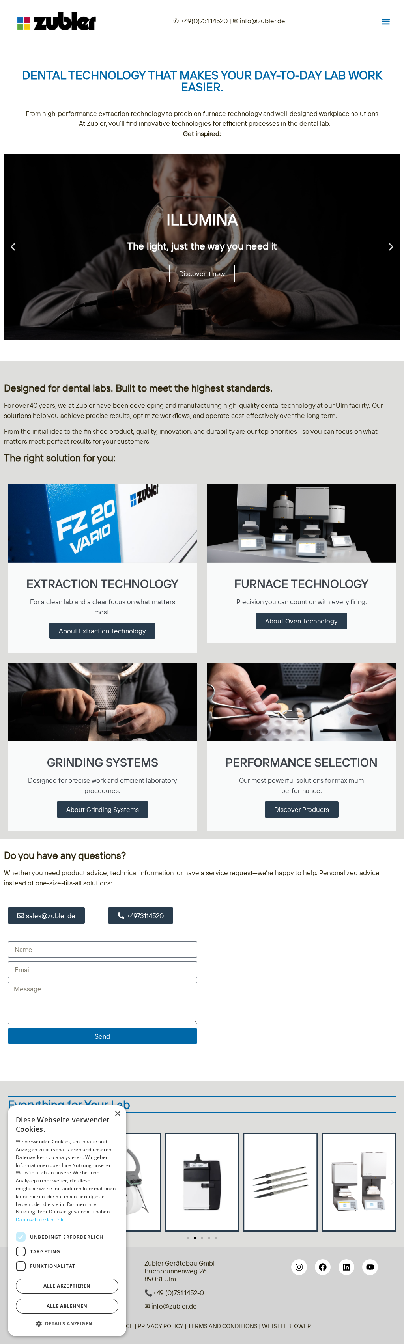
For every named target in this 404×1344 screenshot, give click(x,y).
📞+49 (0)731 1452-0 (174, 1292)
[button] (385, 21)
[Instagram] (299, 1267)
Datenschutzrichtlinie (40, 1219)
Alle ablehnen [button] (67, 1306)
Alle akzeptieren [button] (66, 1285)
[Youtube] (370, 1267)
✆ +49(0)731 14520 (200, 21)
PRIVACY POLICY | (163, 1326)
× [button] (117, 1114)
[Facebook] (323, 1267)
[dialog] (67, 1220)
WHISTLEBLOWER (286, 1326)
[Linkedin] (346, 1267)
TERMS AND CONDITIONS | (225, 1326)
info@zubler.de (261, 21)
